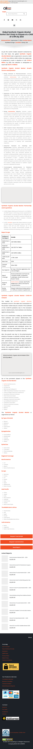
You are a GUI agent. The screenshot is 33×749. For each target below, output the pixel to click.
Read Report (16, 547)
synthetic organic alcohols (22, 301)
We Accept (5, 689)
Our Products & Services (9, 677)
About (30, 637)
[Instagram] (16, 20)
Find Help (5, 644)
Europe (4, 471)
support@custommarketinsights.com (17, 1)
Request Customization (16, 542)
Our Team (4, 709)
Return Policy (5, 658)
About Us (4, 707)
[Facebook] (4, 20)
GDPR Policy (5, 653)
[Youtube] (12, 20)
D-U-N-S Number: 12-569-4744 (17, 732)
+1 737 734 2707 (14, 3)
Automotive (11, 111)
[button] (14, 25)
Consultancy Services (7, 679)
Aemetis (10, 222)
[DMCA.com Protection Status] (16, 739)
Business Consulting (7, 681)
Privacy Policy (5, 655)
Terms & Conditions (7, 660)
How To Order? (6, 646)
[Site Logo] (16, 8)
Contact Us (5, 711)
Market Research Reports (8, 686)
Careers (4, 714)
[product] (5, 558)
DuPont (5, 384)
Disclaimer (5, 651)
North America (15, 282)
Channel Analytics (6, 683)
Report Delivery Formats (8, 649)
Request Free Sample (16, 536)
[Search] (24, 14)
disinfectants (13, 77)
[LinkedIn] (20, 20)
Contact (4, 705)
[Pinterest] (8, 20)
